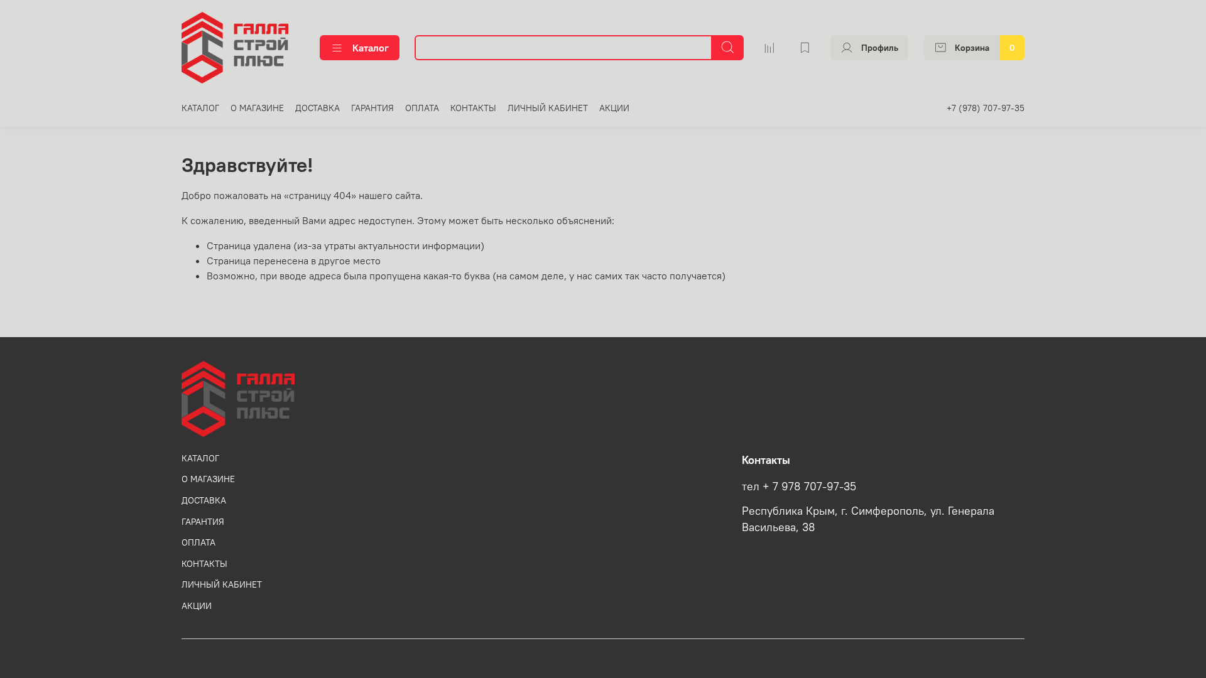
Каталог (370, 47)
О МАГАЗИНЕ (257, 108)
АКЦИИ (614, 108)
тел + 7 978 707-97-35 (799, 486)
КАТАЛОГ (200, 108)
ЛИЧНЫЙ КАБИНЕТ (548, 108)
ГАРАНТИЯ (372, 108)
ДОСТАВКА (317, 108)
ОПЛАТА (422, 108)
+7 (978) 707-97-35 (985, 108)
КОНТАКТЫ (473, 108)
